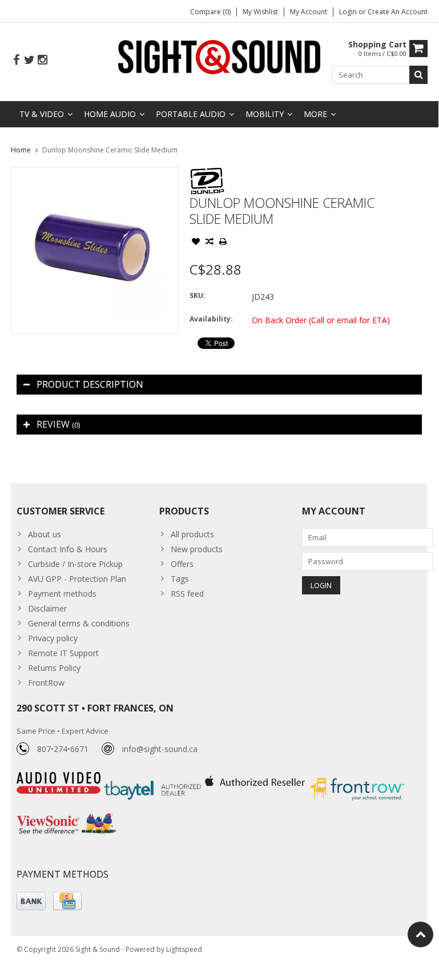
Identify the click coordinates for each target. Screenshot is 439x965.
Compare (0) (210, 12)
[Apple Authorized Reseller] (256, 778)
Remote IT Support (63, 653)
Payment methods (62, 593)
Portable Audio (190, 113)
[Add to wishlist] (196, 243)
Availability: (211, 319)
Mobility (264, 113)
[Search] (418, 75)
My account (308, 12)
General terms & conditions (79, 623)
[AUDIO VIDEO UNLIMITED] (60, 778)
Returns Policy (54, 667)
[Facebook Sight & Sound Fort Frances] (16, 60)
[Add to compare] (209, 243)
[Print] (223, 243)
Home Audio (110, 113)
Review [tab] (58, 424)
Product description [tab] (90, 384)
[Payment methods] (31, 901)
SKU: (198, 295)
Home (21, 150)
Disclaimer (47, 608)
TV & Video (41, 113)
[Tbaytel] (154, 778)
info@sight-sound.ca (160, 748)
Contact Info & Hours (67, 549)
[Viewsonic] (66, 814)
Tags (180, 578)
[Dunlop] (207, 172)
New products (197, 549)
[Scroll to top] (420, 934)
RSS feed (187, 593)
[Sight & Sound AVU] (219, 56)
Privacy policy (53, 638)
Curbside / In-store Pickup (75, 563)
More (315, 113)
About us (44, 534)
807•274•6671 (62, 748)
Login (349, 12)
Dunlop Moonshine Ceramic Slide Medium (110, 150)
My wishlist (260, 12)
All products (192, 534)
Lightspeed (184, 949)
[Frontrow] (357, 778)
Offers (182, 563)
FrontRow (46, 682)
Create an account (398, 12)
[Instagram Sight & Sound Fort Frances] (42, 60)
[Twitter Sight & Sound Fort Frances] (29, 60)
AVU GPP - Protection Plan (77, 578)
